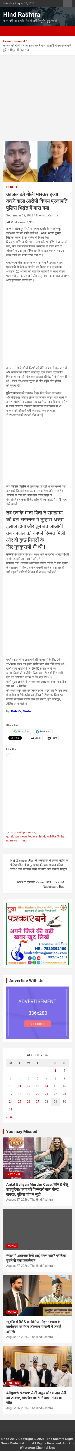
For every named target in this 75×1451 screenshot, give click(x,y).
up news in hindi (16, 840)
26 (28, 1102)
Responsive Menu (67, 3)
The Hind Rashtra (47, 215)
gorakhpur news (24, 832)
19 (28, 1094)
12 (28, 1086)
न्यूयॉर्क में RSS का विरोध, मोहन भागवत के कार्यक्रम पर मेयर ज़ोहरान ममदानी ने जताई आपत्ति (33, 1327)
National (14, 1174)
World (12, 1245)
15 (55, 1086)
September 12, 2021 (19, 215)
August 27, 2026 (17, 1199)
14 (46, 1086)
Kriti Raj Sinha (56, 836)
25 (19, 1102)
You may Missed (21, 1131)
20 (37, 1094)
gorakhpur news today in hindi (25, 836)
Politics (13, 1383)
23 (64, 1094)
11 (19, 1086)
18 (19, 1094)
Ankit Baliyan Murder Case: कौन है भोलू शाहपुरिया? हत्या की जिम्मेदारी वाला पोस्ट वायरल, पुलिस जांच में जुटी (37, 1189)
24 (10, 1102)
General (12, 187)
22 (55, 1094)
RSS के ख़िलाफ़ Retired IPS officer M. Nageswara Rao (41, 884)
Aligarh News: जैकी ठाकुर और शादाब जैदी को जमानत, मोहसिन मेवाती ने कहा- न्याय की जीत (36, 1398)
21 (46, 1094)
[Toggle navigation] (8, 31)
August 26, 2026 (17, 1408)
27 (37, 1102)
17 (10, 1094)
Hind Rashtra (21, 14)
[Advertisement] (37, 101)
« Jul (9, 1117)
